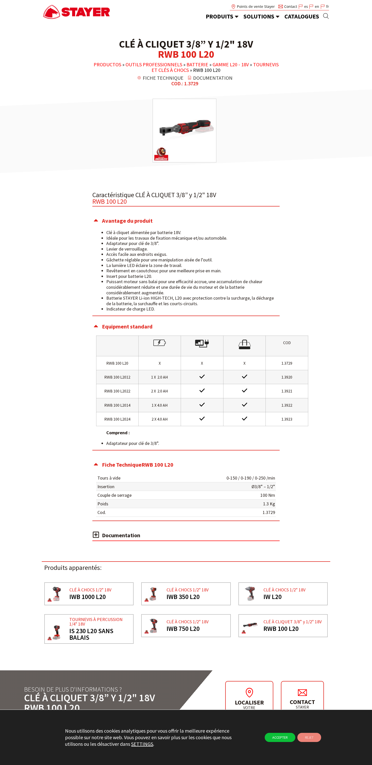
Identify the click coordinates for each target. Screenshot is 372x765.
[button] (186, 220)
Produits (219, 16)
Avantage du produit (127, 220)
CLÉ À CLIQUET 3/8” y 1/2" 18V (292, 622)
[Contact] (302, 692)
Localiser (249, 702)
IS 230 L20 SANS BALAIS (91, 634)
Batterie (197, 64)
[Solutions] (278, 16)
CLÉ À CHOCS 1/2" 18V (90, 590)
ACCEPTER (280, 737)
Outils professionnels (154, 64)
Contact (302, 702)
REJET (309, 737)
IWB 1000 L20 (87, 596)
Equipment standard (127, 326)
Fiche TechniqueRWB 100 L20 (137, 464)
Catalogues (301, 16)
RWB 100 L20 (281, 628)
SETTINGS (142, 744)
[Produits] (237, 16)
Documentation (121, 535)
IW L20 (272, 596)
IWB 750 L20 (183, 628)
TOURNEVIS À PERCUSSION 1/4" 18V (95, 621)
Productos (107, 64)
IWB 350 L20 (183, 596)
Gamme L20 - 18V (231, 64)
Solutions (258, 16)
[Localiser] (249, 692)
